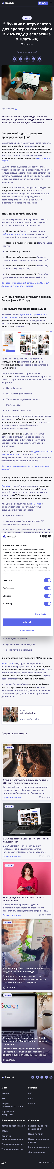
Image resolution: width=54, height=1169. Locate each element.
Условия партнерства (12, 1149)
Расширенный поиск (38, 1147)
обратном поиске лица (14, 234)
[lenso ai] (8, 3)
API (3, 1098)
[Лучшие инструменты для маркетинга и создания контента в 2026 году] (27, 954)
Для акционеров (36, 1152)
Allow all (27, 622)
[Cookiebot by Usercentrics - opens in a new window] (40, 536)
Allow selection (27, 630)
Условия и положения (13, 1144)
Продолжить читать (12, 744)
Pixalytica (6, 486)
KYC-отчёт (36, 503)
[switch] (47, 588)
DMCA (5, 1130)
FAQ (30, 1093)
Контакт (32, 1103)
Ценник (5, 1093)
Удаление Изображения (13, 1125)
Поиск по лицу (35, 1133)
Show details (40, 614)
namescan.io (8, 663)
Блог (30, 1098)
